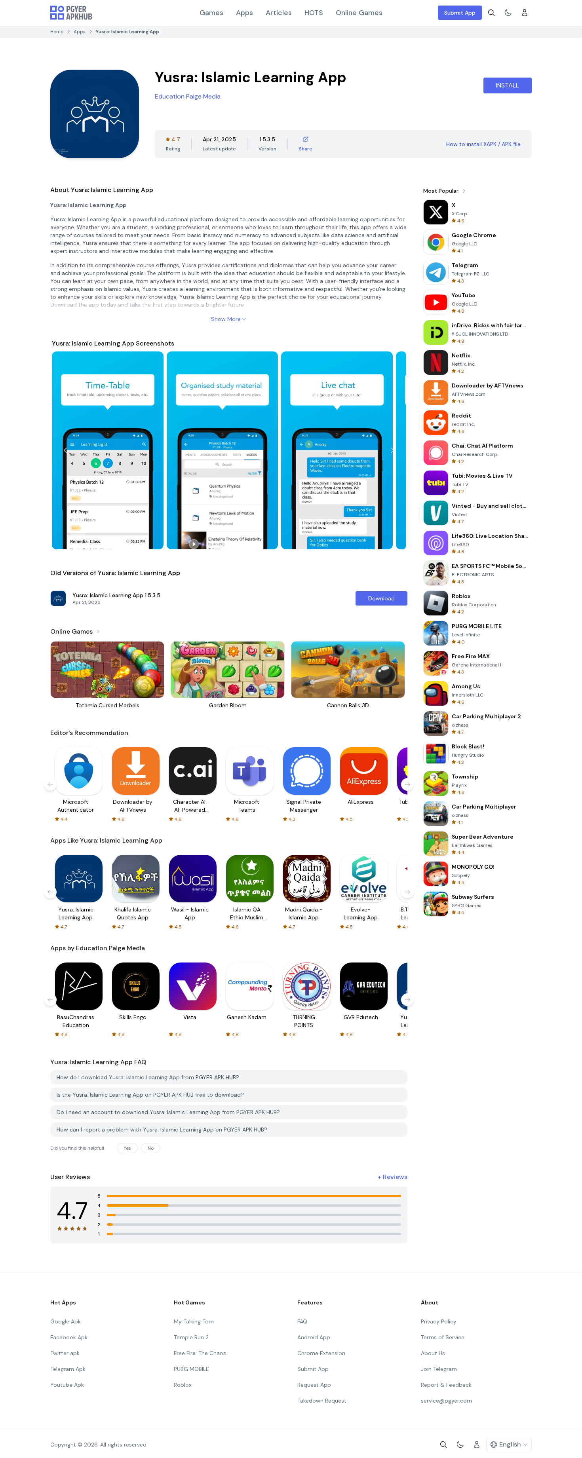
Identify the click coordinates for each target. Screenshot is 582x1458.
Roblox (183, 1384)
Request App (314, 1384)
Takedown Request (321, 1400)
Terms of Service (442, 1337)
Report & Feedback (446, 1384)
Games (211, 12)
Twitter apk (65, 1353)
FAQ (302, 1321)
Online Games (359, 12)
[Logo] (71, 13)
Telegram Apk (68, 1369)
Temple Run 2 (191, 1337)
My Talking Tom (194, 1321)
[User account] (524, 13)
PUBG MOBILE (191, 1369)
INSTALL (507, 85)
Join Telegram (439, 1369)
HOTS (313, 12)
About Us (433, 1353)
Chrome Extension (321, 1353)
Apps (244, 12)
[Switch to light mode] (508, 13)
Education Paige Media (188, 96)
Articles (279, 12)
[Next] (392, 450)
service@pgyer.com (446, 1400)
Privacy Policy (438, 1321)
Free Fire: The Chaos (200, 1353)
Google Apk (65, 1321)
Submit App (459, 12)
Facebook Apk (68, 1337)
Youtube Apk (67, 1384)
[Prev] (65, 450)
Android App (313, 1337)
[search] (491, 13)
